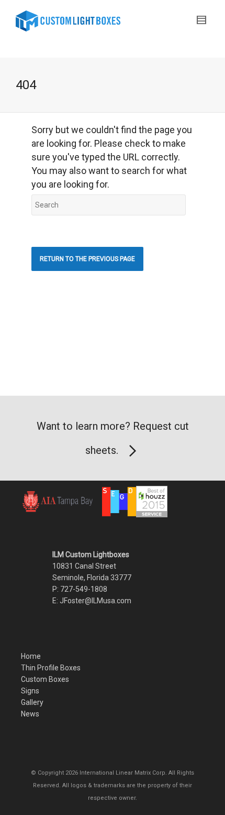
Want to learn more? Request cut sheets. (113, 438)
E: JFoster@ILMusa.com (91, 600)
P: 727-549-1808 (79, 589)
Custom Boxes (45, 679)
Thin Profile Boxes (51, 668)
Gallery (32, 702)
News (30, 714)
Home (31, 656)
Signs (30, 691)
